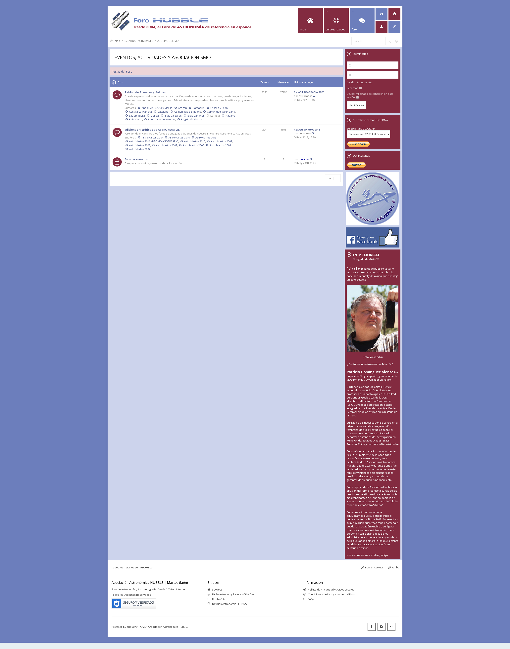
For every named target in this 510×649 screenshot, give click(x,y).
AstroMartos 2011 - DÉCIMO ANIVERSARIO (153, 141)
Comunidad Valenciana (221, 111)
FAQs (311, 599)
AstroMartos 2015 (152, 137)
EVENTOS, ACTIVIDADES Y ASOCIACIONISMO (152, 40)
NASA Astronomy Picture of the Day (233, 594)
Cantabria (199, 108)
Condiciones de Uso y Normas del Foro (331, 594)
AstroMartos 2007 (166, 145)
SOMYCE (217, 589)
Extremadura (137, 115)
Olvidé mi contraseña (359, 82)
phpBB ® (132, 627)
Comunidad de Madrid (187, 111)
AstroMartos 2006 (193, 145)
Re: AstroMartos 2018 (307, 129)
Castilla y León (219, 108)
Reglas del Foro (122, 71)
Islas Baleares (173, 115)
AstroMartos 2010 (194, 141)
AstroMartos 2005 (220, 145)
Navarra (230, 115)
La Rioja (215, 115)
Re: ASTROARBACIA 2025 (309, 92)
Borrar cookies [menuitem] (374, 567)
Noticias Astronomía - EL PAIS (229, 604)
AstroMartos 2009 (221, 141)
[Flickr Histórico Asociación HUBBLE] (391, 627)
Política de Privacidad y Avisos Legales (331, 589)
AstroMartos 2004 (139, 149)
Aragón (182, 108)
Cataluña (163, 111)
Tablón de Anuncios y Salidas (145, 92)
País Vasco (135, 119)
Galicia (155, 115)
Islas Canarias (196, 115)
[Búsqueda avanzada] (396, 41)
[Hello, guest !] (381, 27)
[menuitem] (381, 14)
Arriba (395, 567)
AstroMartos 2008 (139, 145)
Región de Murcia (191, 119)
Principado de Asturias (161, 119)
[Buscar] (389, 41)
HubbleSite (219, 599)
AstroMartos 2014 (179, 137)
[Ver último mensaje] (314, 96)
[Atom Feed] (381, 627)
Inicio (117, 40)
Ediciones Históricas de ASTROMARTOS (152, 130)
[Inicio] (181, 20)
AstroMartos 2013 (206, 137)
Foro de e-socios (136, 159)
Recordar (352, 88)
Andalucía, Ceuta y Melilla (157, 108)
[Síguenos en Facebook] (372, 627)
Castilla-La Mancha (140, 111)
